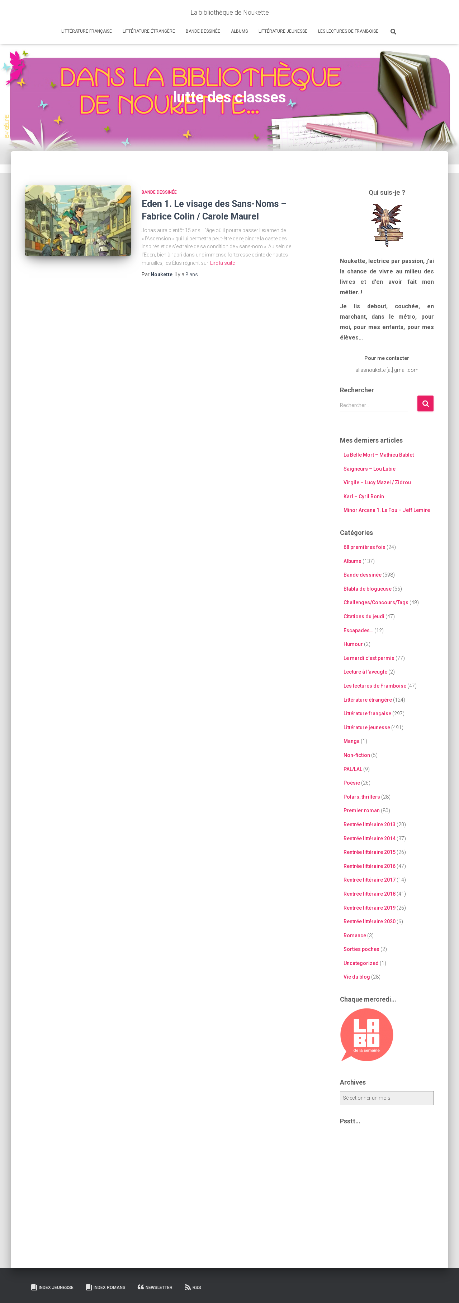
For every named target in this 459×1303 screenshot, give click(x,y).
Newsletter (159, 1287)
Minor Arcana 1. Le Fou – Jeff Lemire (387, 510)
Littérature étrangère (149, 31)
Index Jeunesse (56, 1287)
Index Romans (110, 1287)
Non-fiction (357, 755)
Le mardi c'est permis (369, 658)
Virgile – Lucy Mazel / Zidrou (377, 482)
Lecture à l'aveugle (365, 672)
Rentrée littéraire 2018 (370, 894)
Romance (355, 935)
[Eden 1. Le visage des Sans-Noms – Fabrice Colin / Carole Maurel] (78, 220)
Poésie (352, 783)
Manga (352, 741)
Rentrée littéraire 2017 (370, 880)
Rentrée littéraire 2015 (370, 852)
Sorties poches (361, 949)
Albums (239, 31)
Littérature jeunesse (283, 31)
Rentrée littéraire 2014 (370, 838)
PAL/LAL (353, 769)
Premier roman (362, 810)
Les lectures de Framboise (348, 31)
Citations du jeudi (364, 616)
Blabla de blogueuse (368, 589)
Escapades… (358, 630)
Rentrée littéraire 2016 (370, 866)
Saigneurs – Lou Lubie (370, 469)
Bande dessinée (203, 31)
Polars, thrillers (362, 797)
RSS (197, 1287)
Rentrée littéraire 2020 (370, 921)
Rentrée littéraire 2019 (370, 908)
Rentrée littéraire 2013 (370, 824)
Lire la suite (222, 263)
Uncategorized (361, 963)
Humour (353, 644)
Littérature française (86, 31)
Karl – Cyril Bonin (364, 496)
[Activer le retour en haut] (445, 1289)
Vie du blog (357, 977)
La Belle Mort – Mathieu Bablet (379, 455)
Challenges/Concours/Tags (376, 602)
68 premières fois (364, 547)
